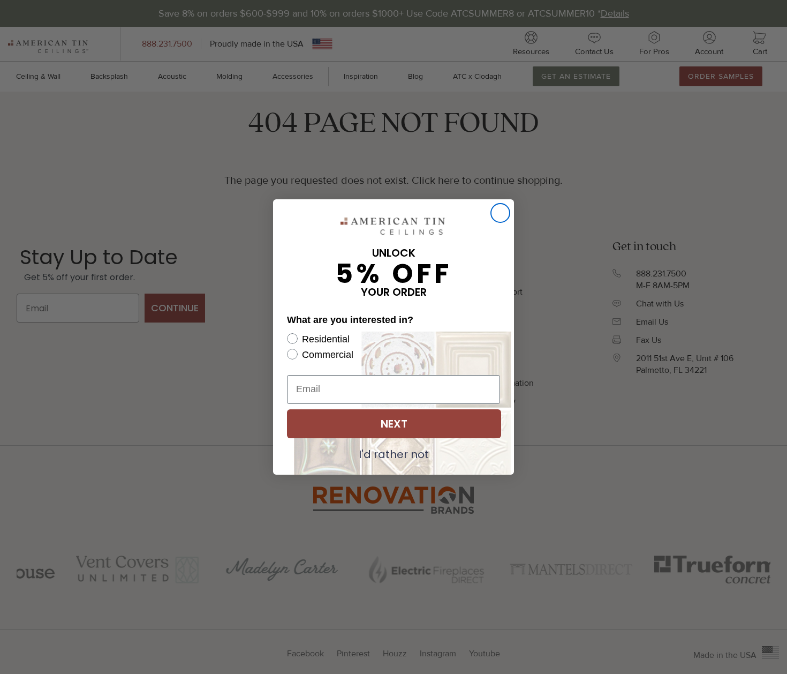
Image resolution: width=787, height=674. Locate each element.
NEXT (394, 423)
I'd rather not (394, 454)
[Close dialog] (500, 213)
